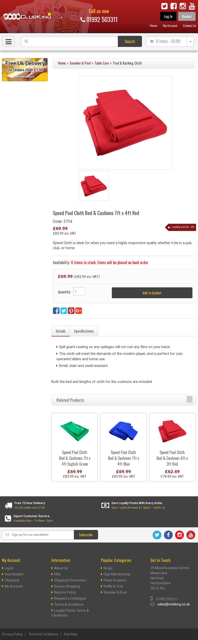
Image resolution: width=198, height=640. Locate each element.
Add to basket (152, 292)
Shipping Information (70, 580)
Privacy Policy (12, 634)
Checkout (12, 580)
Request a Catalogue (70, 598)
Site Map (71, 634)
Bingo (108, 568)
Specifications (84, 331)
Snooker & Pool (80, 63)
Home (153, 26)
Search (130, 41)
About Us (61, 568)
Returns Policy (65, 592)
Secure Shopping (67, 586)
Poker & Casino (115, 580)
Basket (187, 16)
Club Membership (117, 574)
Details (60, 331)
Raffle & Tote (113, 586)
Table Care (101, 63)
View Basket (14, 574)
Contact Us (189, 26)
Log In (168, 16)
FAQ (57, 574)
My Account (170, 26)
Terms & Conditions (69, 604)
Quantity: (64, 291)
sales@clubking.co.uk (173, 604)
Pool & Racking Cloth (127, 63)
